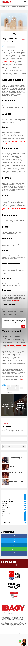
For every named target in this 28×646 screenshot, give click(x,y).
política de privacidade (7, 323)
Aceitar (23, 326)
